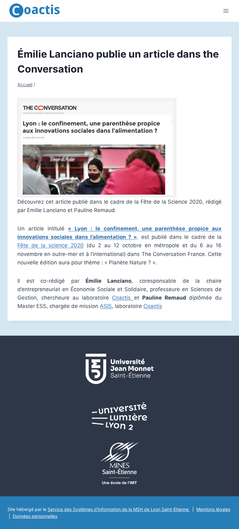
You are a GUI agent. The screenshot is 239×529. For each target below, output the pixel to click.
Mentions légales (213, 509)
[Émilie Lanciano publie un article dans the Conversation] (119, 148)
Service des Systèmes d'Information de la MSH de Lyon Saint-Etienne (119, 509)
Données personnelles (35, 516)
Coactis (123, 298)
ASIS (106, 306)
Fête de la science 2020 (50, 245)
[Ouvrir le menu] (226, 11)
